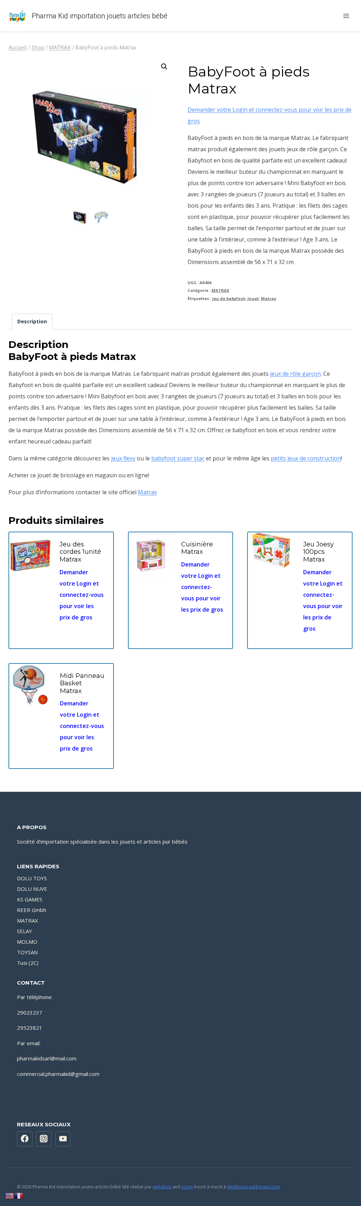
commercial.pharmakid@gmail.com (58, 1073)
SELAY (24, 931)
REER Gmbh (31, 909)
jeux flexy (123, 458)
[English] (9, 1195)
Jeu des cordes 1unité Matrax (80, 551)
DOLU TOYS (32, 878)
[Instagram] (43, 1139)
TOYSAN (27, 952)
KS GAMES (29, 899)
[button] (164, 66)
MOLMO (27, 941)
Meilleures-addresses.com (253, 1187)
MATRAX (220, 290)
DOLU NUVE (32, 888)
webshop (162, 1187)
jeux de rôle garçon (295, 374)
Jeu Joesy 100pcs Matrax (318, 551)
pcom (187, 1187)
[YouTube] (63, 1139)
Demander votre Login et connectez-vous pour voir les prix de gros (82, 594)
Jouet (253, 298)
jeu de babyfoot (228, 298)
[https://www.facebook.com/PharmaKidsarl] (24, 1139)
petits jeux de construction (306, 458)
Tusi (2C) (27, 962)
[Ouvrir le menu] (346, 15)
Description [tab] (32, 321)
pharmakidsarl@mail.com (47, 1058)
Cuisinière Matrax (197, 548)
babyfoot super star (177, 458)
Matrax (268, 298)
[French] (19, 1195)
